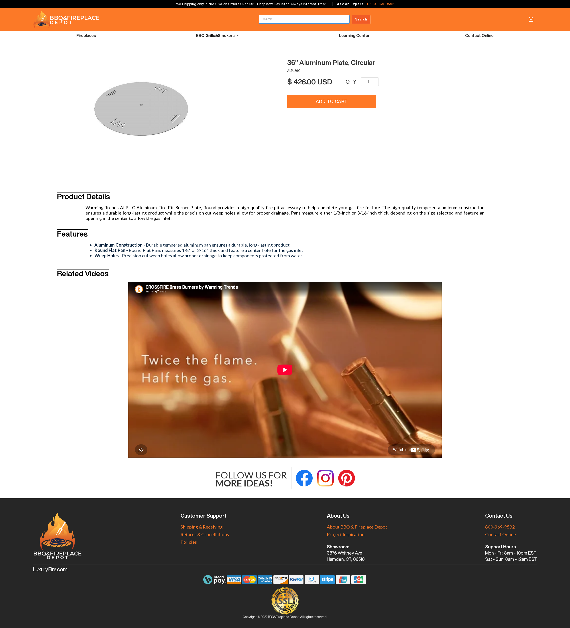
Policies (189, 542)
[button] (531, 19)
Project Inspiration (345, 534)
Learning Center (354, 35)
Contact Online (479, 35)
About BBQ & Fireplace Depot (357, 526)
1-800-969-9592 (380, 4)
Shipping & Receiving (202, 526)
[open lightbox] (184, 108)
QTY (351, 81)
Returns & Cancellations (205, 534)
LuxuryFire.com (50, 569)
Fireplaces (86, 35)
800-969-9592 (500, 526)
